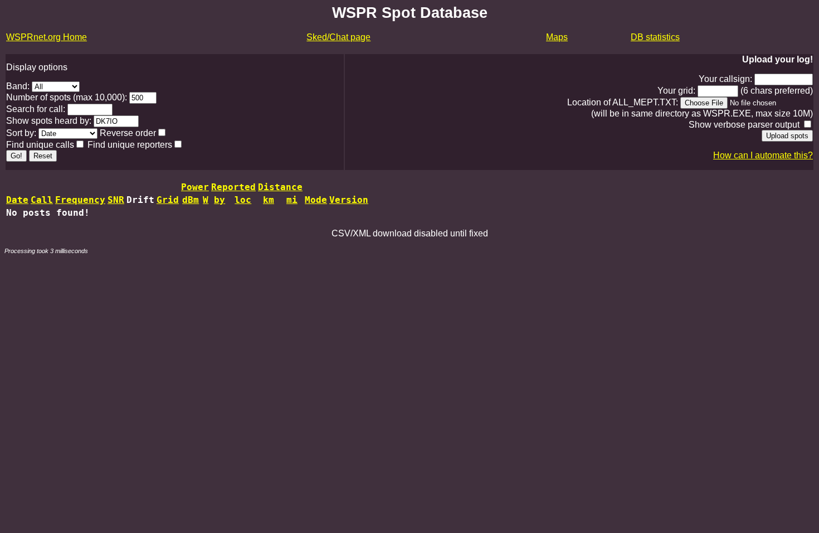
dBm (190, 200)
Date (17, 200)
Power (195, 187)
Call (42, 200)
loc (243, 200)
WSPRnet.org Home (46, 37)
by (219, 200)
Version (348, 200)
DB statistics (655, 37)
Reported (233, 187)
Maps (557, 37)
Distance (280, 187)
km (268, 200)
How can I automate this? (763, 155)
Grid (168, 200)
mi (292, 200)
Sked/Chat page (338, 37)
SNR (116, 200)
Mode (316, 200)
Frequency (80, 200)
